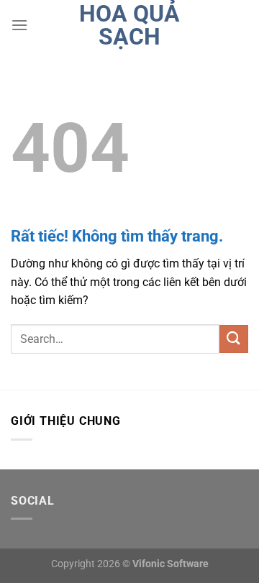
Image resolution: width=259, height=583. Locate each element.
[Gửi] (233, 339)
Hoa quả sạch (129, 25)
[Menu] (19, 24)
